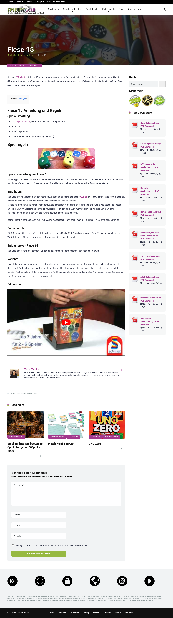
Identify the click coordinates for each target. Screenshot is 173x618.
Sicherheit (62, 613)
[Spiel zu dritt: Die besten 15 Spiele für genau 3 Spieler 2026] (25, 425)
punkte (23, 393)
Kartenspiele (73, 437)
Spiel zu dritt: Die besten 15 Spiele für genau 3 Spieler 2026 (25, 447)
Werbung (51, 613)
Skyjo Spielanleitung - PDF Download (150, 124)
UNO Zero (95, 443)
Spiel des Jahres (59, 2)
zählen (35, 393)
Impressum (129, 613)
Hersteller (19, 2)
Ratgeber (29, 2)
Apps (121, 9)
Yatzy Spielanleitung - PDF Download (150, 258)
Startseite (11, 55)
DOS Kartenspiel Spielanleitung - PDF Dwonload (149, 167)
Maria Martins (31, 369)
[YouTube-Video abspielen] (66, 322)
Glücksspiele (39, 2)
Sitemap (86, 613)
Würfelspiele (34, 65)
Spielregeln (53, 9)
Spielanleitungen (136, 9)
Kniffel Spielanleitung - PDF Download (150, 145)
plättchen (16, 393)
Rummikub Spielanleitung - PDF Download (149, 191)
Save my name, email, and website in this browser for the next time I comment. (51, 545)
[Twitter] (121, 370)
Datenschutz (74, 613)
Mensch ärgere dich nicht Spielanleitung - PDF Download (150, 235)
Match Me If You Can (61, 443)
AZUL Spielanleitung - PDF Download (150, 278)
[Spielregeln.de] (25, 9)
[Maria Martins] (14, 378)
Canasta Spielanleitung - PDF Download (151, 299)
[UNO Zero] (107, 425)
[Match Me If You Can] (66, 425)
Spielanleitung (23, 121)
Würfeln (84, 197)
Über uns (108, 613)
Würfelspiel (21, 77)
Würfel (29, 393)
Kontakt (10, 2)
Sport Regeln (92, 9)
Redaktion (97, 613)
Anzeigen (22, 99)
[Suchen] (162, 84)
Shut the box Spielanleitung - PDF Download (149, 321)
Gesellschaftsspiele (72, 9)
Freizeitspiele (108, 9)
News (48, 2)
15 (11, 393)
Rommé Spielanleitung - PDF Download (151, 213)
